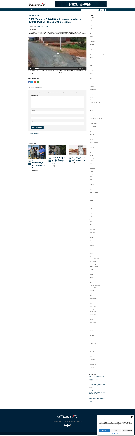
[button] (132, 417)
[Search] (97, 10)
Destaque (39, 26)
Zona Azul (92, 367)
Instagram (70, 427)
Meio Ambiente (93, 229)
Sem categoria (93, 311)
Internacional (92, 211)
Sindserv (91, 319)
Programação (45, 10)
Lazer (91, 224)
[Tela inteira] (84, 68)
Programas (52, 10)
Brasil (91, 46)
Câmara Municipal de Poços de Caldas (98, 54)
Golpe (91, 179)
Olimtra (91, 253)
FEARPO (91, 160)
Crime (91, 105)
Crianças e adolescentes (95, 102)
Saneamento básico (94, 298)
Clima (91, 78)
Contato (60, 10)
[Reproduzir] (30, 68)
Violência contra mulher (95, 362)
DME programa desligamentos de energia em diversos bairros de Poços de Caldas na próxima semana (97, 378)
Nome (33, 110)
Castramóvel (92, 60)
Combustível (92, 83)
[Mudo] (82, 68)
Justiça (91, 221)
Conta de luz (92, 91)
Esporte (91, 155)
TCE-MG (91, 330)
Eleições (91, 139)
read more (35, 166)
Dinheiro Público (93, 123)
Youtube (67, 427)
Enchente (92, 147)
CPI (90, 99)
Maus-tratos (92, 226)
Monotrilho (92, 237)
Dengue (91, 110)
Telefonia (92, 335)
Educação (92, 136)
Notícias (31, 10)
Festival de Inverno (94, 166)
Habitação (92, 184)
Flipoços (91, 171)
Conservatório (93, 89)
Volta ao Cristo (93, 364)
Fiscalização (92, 168)
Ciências (91, 73)
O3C (75, 434)
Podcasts (37, 10)
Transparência (93, 343)
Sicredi (91, 317)
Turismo (91, 348)
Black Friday (92, 41)
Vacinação (92, 356)
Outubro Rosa (93, 261)
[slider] (56, 68)
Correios (91, 94)
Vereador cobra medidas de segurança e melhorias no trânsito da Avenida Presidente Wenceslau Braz (39, 160)
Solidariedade (93, 322)
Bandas (91, 39)
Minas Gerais (92, 232)
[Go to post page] (37, 150)
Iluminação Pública (94, 192)
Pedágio (91, 269)
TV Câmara (92, 351)
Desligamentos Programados (96, 118)
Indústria (91, 203)
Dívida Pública (93, 126)
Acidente (91, 23)
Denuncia (92, 113)
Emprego (91, 144)
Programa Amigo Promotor (95, 285)
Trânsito (91, 340)
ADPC (91, 28)
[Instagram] (105, 10)
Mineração (92, 234)
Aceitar (104, 430)
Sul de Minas (92, 324)
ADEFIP (91, 25)
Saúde (91, 303)
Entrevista (92, 150)
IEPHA (91, 189)
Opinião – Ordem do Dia (95, 258)
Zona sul (91, 369)
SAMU (91, 295)
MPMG (91, 240)
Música (91, 242)
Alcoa (91, 31)
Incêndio (91, 197)
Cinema (91, 76)
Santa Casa (92, 301)
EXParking (92, 158)
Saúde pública (93, 306)
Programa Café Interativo (95, 287)
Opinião (91, 256)
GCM (91, 176)
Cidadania (92, 70)
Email (35, 82)
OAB (90, 250)
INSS (91, 208)
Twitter (32, 82)
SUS (90, 327)
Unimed (91, 354)
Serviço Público (93, 314)
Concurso (92, 86)
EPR (90, 152)
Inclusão (91, 200)
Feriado (91, 163)
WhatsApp (38, 82)
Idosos (91, 187)
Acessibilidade (93, 17)
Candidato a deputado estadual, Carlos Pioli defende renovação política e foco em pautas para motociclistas (97, 386)
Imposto (91, 195)
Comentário (34, 95)
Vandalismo (92, 359)
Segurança (92, 309)
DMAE (91, 129)
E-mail (33, 116)
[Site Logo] (37, 4)
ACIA (91, 20)
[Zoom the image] (81, 2)
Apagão (91, 36)
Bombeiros (92, 44)
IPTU (91, 213)
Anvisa (91, 33)
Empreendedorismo (94, 142)
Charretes (92, 68)
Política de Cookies (115, 433)
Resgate (91, 293)
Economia (92, 134)
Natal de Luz (92, 245)
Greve (91, 182)
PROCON (91, 282)
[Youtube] (103, 10)
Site (32, 121)
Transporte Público (94, 346)
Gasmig (91, 174)
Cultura (91, 107)
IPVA (91, 216)
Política (91, 277)
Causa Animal (92, 62)
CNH (90, 81)
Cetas (91, 65)
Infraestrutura (93, 205)
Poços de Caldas (93, 272)
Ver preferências (127, 430)
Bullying (91, 49)
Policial (46, 26)
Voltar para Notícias (34, 15)
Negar (115, 430)
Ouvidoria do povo (94, 264)
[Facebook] (101, 10)
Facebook (29, 82)
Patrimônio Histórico (94, 266)
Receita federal (93, 290)
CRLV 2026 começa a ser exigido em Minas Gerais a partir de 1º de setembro (59, 158)
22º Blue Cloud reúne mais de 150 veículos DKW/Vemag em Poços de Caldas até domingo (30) (79, 159)
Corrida (91, 97)
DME (91, 131)
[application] (57, 53)
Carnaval (92, 57)
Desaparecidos (93, 115)
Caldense (92, 52)
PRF (90, 280)
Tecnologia (92, 332)
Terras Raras (92, 338)
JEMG (91, 219)
